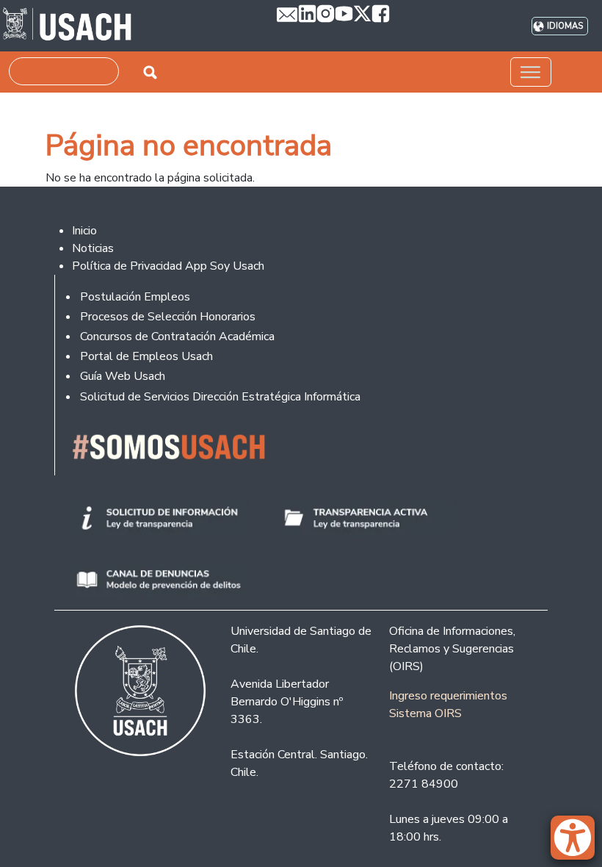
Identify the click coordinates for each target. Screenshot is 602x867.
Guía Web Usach (122, 376)
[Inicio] (67, 26)
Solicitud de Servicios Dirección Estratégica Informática (220, 397)
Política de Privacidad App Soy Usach (168, 266)
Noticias (93, 248)
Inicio (84, 231)
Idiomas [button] (565, 26)
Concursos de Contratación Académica (177, 336)
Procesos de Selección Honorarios (167, 317)
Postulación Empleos (135, 297)
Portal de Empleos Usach (146, 356)
